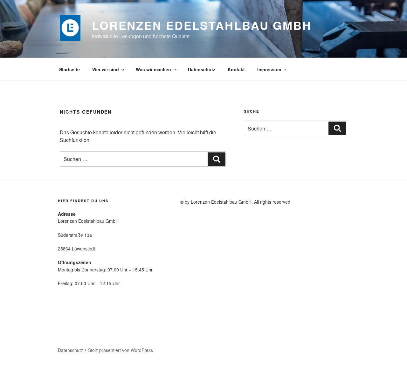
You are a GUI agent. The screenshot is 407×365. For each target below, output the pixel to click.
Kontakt (236, 69)
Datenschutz (201, 69)
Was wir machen (153, 69)
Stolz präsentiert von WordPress (120, 350)
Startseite (69, 69)
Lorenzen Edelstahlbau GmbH (202, 25)
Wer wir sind (105, 69)
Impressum (269, 69)
